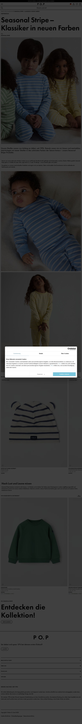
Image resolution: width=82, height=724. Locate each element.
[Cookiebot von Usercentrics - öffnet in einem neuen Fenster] (69, 349)
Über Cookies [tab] (65, 353)
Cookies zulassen (64, 374)
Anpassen (40, 374)
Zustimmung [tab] (17, 353)
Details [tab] (41, 353)
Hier (59, 363)
